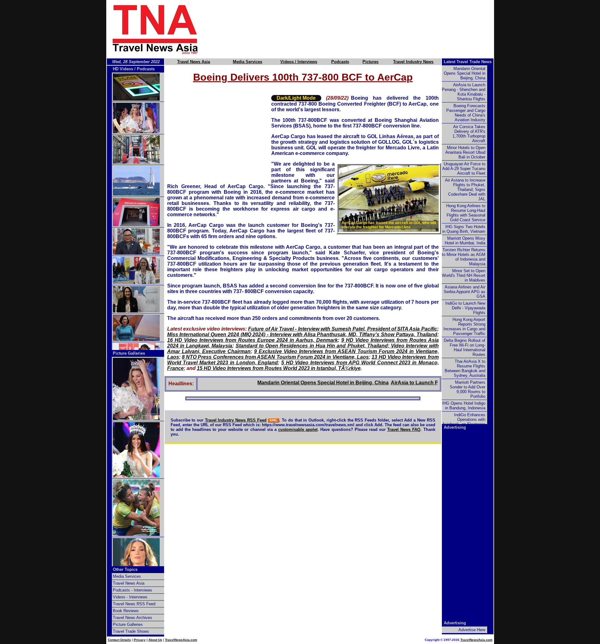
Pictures (370, 61)
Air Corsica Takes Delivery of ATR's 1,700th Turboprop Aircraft (468, 133)
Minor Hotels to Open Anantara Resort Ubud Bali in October (465, 152)
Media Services (247, 61)
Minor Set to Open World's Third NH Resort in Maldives (463, 275)
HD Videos (123, 69)
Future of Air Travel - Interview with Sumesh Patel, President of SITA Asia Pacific (342, 329)
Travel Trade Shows (131, 631)
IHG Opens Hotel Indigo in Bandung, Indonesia (463, 405)
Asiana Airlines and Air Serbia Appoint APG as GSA (464, 292)
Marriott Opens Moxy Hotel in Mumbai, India (465, 240)
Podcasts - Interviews (132, 590)
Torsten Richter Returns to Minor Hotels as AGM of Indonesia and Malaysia (463, 256)
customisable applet (298, 429)
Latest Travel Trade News (468, 61)
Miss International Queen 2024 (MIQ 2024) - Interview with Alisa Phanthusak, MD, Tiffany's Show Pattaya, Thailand (302, 334)
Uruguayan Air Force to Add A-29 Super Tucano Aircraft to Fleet (463, 169)
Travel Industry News (413, 61)
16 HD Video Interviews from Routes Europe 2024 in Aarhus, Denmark (252, 340)
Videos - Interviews (130, 597)
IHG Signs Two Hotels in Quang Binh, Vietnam (463, 229)
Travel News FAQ (403, 429)
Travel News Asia (193, 61)
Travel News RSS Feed (134, 604)
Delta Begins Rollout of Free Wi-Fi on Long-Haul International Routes (464, 347)
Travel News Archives (132, 617)
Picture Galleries (129, 353)
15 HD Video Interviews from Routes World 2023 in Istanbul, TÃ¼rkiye (279, 368)
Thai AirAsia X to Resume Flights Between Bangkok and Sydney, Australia (465, 368)
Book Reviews (126, 610)
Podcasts (340, 61)
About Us (155, 640)
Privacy (140, 640)
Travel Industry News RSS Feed (236, 420)
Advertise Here (471, 629)
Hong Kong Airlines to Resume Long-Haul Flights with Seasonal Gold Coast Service (465, 212)
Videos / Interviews (298, 61)
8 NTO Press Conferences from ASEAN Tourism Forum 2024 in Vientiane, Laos (275, 357)
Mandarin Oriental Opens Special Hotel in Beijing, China (305, 382)
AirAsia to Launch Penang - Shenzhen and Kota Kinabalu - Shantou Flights (463, 91)
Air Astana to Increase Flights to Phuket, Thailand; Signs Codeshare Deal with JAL (465, 189)
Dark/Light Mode (296, 98)
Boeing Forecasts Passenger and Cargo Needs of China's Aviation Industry (465, 112)
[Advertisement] (357, 29)
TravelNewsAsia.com (181, 640)
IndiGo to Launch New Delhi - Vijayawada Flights (465, 308)
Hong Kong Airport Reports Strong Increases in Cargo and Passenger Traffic (464, 326)
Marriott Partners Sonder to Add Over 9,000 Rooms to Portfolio (467, 389)
